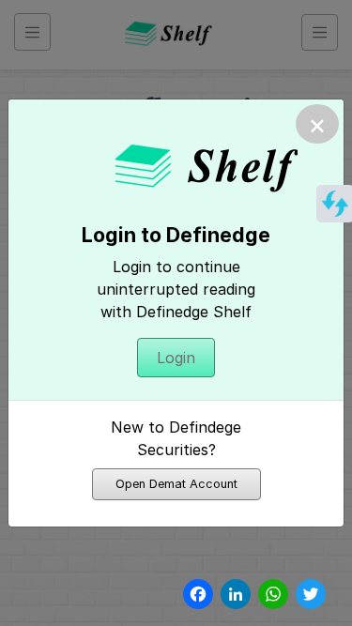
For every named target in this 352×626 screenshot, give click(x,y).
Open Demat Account (176, 484)
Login (176, 357)
